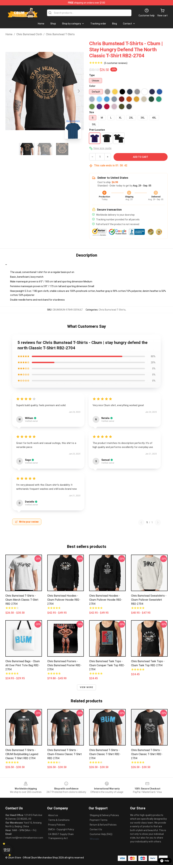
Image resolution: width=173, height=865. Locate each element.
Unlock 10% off (7, 850)
